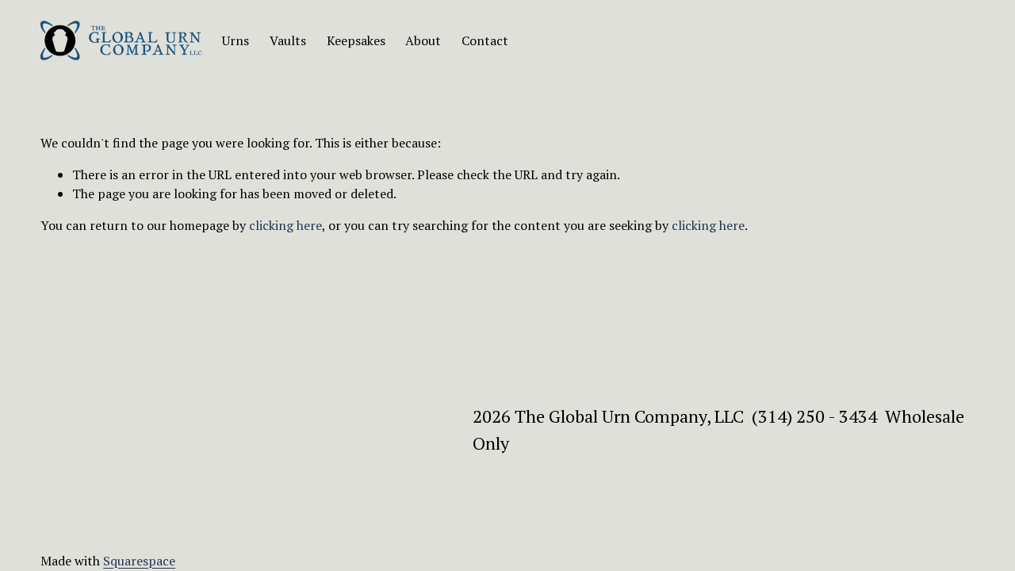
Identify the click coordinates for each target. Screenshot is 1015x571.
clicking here (285, 225)
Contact (485, 40)
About (423, 40)
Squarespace (139, 560)
